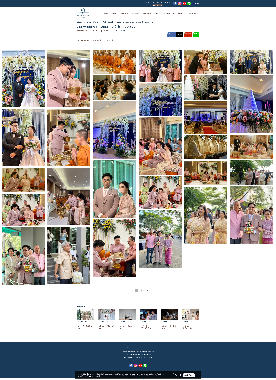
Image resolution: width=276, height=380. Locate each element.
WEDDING (135, 13)
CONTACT (193, 13)
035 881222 (152, 2)
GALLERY (157, 13)
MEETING (124, 13)
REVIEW (181, 13)
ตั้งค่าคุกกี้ (178, 375)
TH (196, 4)
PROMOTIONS (169, 13)
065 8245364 (161, 2)
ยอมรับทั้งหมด (189, 375)
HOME (105, 13)
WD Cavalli (121, 30)
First (128, 290)
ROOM (113, 13)
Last (147, 290)
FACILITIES (146, 13)
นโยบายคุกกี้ (96, 376)
